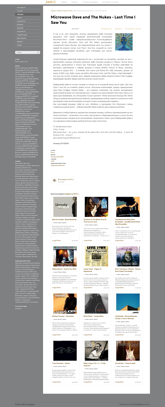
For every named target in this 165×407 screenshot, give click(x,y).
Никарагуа (19, 209)
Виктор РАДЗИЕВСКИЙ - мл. (25, 94)
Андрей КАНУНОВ (22, 81)
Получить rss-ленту (111, 2)
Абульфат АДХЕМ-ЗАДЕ (29, 68)
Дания (23, 183)
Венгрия (18, 176)
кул (16, 269)
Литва (22, 200)
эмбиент (18, 300)
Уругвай (25, 228)
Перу (17, 213)
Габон (31, 178)
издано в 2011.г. (68, 11)
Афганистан (26, 168)
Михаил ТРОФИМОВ (22, 124)
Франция (18, 230)
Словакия (18, 220)
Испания (34, 189)
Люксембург (30, 200)
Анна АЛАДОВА (29, 83)
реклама (18, 308)
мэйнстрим (33, 272)
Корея (30, 196)
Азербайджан (20, 165)
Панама (33, 211)
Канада (33, 194)
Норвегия (18, 211)
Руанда (17, 254)
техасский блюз (21, 291)
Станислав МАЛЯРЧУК (29, 144)
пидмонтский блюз (33, 280)
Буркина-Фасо (20, 246)
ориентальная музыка (29, 278)
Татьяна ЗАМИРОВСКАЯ (23, 146)
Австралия (19, 163)
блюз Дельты (26, 267)
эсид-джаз (26, 300)
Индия (17, 187)
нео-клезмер (25, 274)
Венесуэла (25, 176)
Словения (26, 220)
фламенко (19, 295)
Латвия (35, 198)
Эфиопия (25, 235)
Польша (22, 213)
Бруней (32, 243)
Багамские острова (22, 243)
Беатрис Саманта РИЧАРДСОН (26, 152)
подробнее (56, 240)
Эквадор (34, 233)
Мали (34, 202)
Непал (17, 207)
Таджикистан (31, 254)
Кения (34, 237)
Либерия (25, 250)
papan (17, 68)
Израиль (35, 185)
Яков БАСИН (32, 150)
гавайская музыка (21, 272)
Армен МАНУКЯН (29, 85)
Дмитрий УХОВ (33, 103)
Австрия (27, 163)
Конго (33, 248)
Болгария (23, 172)
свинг (30, 287)
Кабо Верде (25, 191)
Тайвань (25, 222)
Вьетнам (25, 178)
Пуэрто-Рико (20, 215)
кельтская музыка (21, 282)
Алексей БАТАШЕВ (28, 72)
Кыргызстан (28, 198)
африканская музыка (22, 265)
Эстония (18, 235)
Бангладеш (19, 170)
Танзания (18, 256)
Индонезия (25, 187)
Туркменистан (31, 224)
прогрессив (28, 285)
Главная (64, 2)
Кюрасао (23, 239)
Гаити (17, 181)
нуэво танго (25, 276)
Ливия (31, 250)
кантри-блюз (20, 280)
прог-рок (32, 282)
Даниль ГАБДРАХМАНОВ (24, 155)
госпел (17, 274)
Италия (17, 191)
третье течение (25, 293)
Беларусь (27, 170)
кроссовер (19, 285)
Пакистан (26, 211)
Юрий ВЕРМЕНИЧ (21, 150)
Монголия (27, 252)
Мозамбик (19, 252)
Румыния (34, 215)
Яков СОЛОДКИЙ (29, 157)
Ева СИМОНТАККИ (22, 105)
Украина (18, 228)
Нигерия (23, 207)
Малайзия (27, 202)
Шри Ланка (25, 241)
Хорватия (26, 230)
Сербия (24, 217)
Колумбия (24, 196)
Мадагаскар (31, 239)
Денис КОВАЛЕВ (21, 100)
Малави (36, 250)
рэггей (25, 287)
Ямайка (36, 235)
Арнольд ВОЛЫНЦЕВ (22, 87)
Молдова (32, 204)
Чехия (32, 230)
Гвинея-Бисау (20, 248)
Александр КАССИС (22, 70)
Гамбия (28, 246)
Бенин (17, 172)
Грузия (17, 183)
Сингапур (31, 217)
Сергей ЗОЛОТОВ (30, 139)
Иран (36, 187)
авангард (18, 263)
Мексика (25, 204)
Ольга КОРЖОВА (32, 135)
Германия (23, 181)
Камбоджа (19, 194)
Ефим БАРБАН (27, 107)
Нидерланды (32, 207)
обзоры (59, 11)
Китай (17, 196)
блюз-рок (35, 267)
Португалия (30, 213)
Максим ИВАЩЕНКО (28, 118)
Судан (33, 220)
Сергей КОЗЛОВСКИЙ (23, 142)
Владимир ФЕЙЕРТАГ (22, 96)
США (38, 220)
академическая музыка (31, 263)
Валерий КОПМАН (32, 92)
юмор (19, 45)
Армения (18, 168)
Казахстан (34, 191)
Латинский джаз (28, 269)
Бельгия (34, 170)
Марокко (18, 204)
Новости (75, 2)
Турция (18, 226)
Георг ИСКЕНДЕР (29, 98)
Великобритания (28, 174)
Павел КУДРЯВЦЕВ (22, 137)
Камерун (27, 194)
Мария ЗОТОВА (33, 120)
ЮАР (31, 235)
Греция (36, 181)
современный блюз (27, 289)
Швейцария (19, 233)
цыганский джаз (21, 298)
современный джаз (22, 302)
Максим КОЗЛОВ (21, 120)
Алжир (28, 165)
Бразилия (31, 172)
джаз (22, 61)
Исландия (26, 189)
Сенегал (18, 217)
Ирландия (18, 189)
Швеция (27, 233)
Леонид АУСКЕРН (32, 113)
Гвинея (34, 246)
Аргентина (35, 165)
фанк (34, 293)
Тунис (23, 224)
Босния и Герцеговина (23, 237)
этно (26, 61)
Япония (34, 256)
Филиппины (27, 256)
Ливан (17, 200)
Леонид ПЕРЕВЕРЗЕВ (22, 116)
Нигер (33, 252)
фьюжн (26, 295)
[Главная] (51, 2)
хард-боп (32, 295)
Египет (27, 248)
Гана (35, 178)
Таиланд (18, 222)
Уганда (23, 226)
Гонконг (30, 181)
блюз (17, 61)
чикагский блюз (33, 298)
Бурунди (18, 174)
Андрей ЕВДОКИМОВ (31, 79)
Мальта (18, 241)
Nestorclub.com (145, 404)
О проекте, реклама (90, 2)
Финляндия (32, 228)
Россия (27, 215)
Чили (37, 230)
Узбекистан (31, 226)
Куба (21, 198)
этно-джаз (34, 302)
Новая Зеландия (29, 209)
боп (19, 269)
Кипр (17, 239)
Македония (19, 202)
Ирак (31, 187)
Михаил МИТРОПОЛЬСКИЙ (25, 122)
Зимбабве (28, 185)
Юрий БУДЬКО (30, 148)
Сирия (23, 254)
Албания (33, 241)
